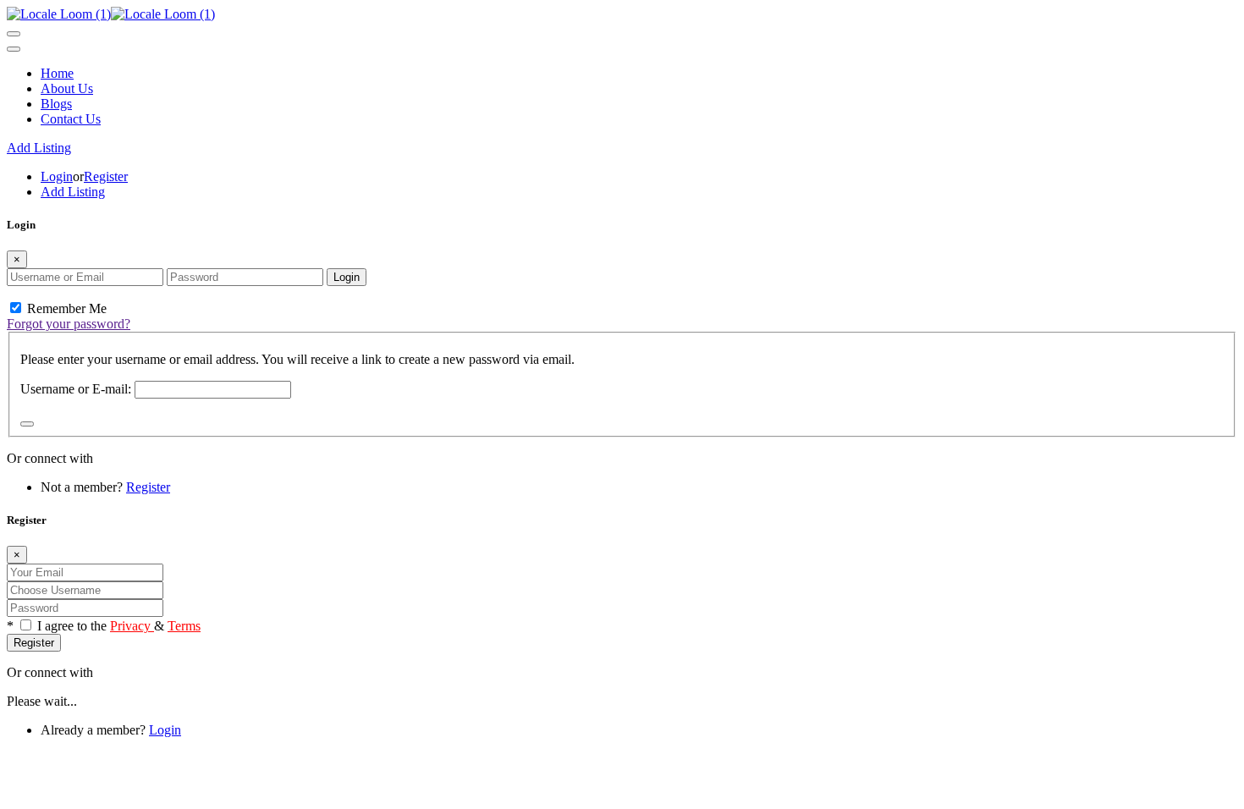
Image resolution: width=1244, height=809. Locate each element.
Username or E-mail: (75, 389)
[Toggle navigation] (13, 33)
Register (106, 176)
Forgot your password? (68, 323)
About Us (67, 88)
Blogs (56, 103)
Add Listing (39, 147)
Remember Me (65, 308)
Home (57, 73)
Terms (184, 626)
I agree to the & (119, 626)
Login (57, 176)
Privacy (132, 626)
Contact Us (71, 119)
